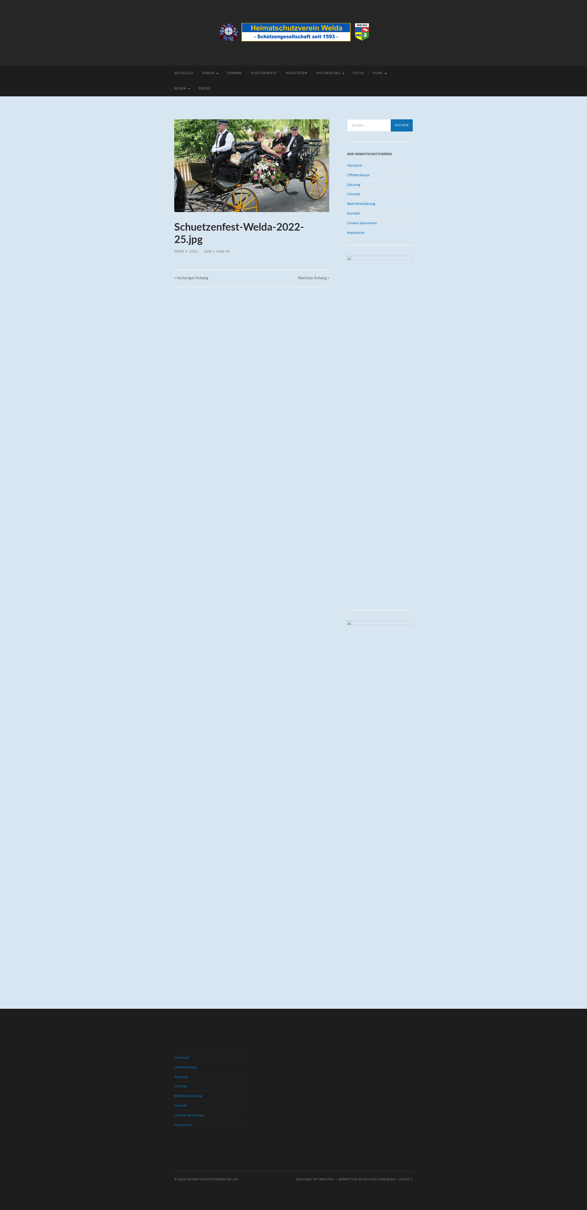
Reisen (180, 88)
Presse (204, 88)
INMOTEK (326, 1179)
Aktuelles (183, 73)
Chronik (353, 194)
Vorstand (354, 165)
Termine (234, 73)
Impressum (356, 233)
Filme (378, 73)
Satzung (353, 185)
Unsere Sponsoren (362, 223)
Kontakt (353, 213)
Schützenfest (264, 73)
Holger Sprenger (379, 1179)
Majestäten (296, 73)
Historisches (328, 73)
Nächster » (313, 278)
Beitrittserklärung (361, 204)
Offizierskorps (358, 175)
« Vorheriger (191, 278)
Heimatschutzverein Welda (212, 1179)
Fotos (358, 73)
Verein (208, 73)
